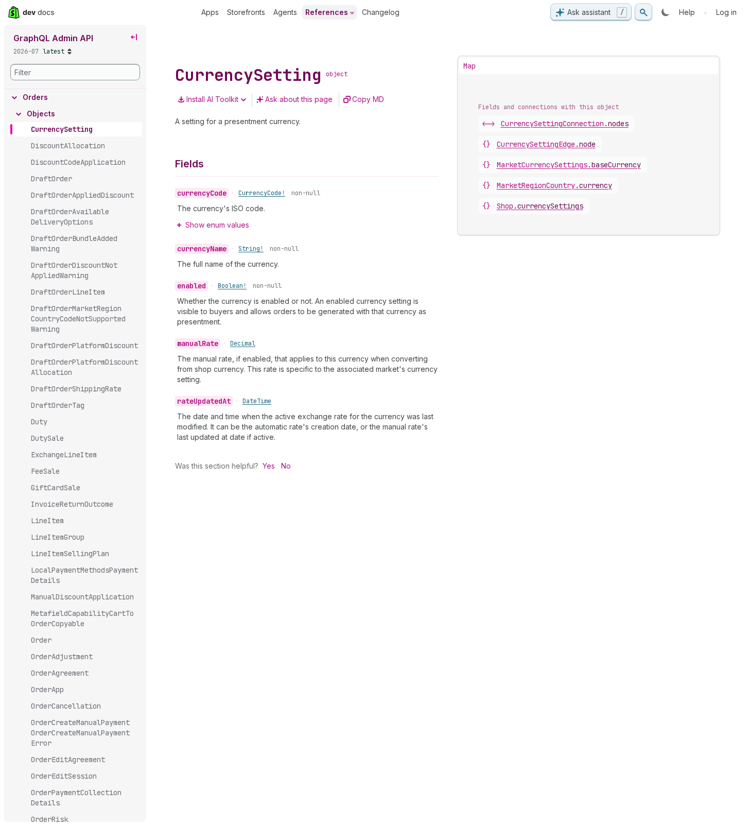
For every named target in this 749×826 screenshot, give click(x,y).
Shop (540, 206)
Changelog (380, 12)
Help (687, 12)
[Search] (643, 12)
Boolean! (232, 286)
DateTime (256, 401)
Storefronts (246, 12)
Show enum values (217, 224)
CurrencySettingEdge (546, 144)
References (326, 12)
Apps (210, 12)
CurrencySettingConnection (565, 123)
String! (251, 249)
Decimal (242, 343)
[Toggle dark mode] (665, 12)
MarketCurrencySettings (569, 164)
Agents (285, 12)
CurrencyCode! (261, 193)
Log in (726, 12)
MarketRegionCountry (554, 185)
